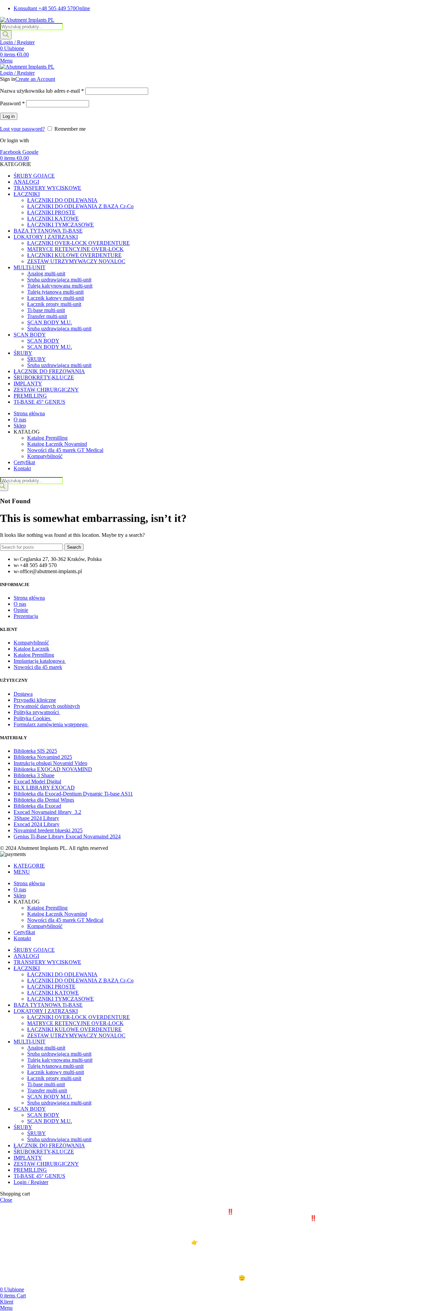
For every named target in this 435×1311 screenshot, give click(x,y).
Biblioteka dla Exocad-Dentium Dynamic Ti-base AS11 (73, 794)
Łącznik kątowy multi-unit (55, 298)
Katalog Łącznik (31, 649)
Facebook (11, 152)
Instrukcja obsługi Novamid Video (50, 763)
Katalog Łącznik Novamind (57, 444)
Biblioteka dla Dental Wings (44, 800)
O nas (20, 604)
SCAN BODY (43, 341)
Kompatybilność (45, 456)
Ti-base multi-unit (46, 310)
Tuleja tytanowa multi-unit (55, 292)
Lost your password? (22, 129)
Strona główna (29, 598)
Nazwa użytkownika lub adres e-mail (42, 91)
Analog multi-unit (46, 273)
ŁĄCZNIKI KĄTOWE (53, 218)
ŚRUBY (36, 359)
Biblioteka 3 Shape (34, 775)
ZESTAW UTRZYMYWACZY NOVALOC (76, 261)
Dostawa (23, 694)
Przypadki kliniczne (35, 700)
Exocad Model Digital (37, 781)
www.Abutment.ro (221, 1242)
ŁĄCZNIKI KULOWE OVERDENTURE (74, 255)
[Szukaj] (6, 34)
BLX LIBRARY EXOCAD (44, 787)
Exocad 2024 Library (36, 824)
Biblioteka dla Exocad (37, 806)
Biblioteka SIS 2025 (35, 751)
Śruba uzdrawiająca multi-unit (59, 280)
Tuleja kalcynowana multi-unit (59, 286)
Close (6, 1200)
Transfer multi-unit (47, 316)
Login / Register (31, 1182)
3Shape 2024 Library (36, 818)
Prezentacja (26, 616)
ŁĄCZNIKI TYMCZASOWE (60, 224)
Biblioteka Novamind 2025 (43, 757)
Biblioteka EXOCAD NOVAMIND (53, 769)
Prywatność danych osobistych (47, 706)
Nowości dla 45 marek (38, 667)
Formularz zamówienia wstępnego (51, 724)
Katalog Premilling (47, 438)
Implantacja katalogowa (40, 661)
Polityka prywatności (37, 712)
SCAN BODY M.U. (49, 322)
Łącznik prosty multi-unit (54, 304)
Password (12, 103)
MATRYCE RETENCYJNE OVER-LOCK (75, 249)
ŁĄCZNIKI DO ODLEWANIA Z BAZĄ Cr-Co (80, 206)
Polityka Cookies (33, 718)
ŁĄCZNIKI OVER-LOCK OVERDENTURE (78, 243)
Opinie (21, 610)
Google (30, 152)
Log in (9, 116)
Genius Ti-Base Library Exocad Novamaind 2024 (67, 836)
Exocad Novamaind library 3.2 (47, 812)
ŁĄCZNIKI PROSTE (51, 212)
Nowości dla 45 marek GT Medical (65, 450)
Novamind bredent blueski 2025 (48, 830)
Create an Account (35, 79)
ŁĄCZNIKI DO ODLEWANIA (62, 200)
